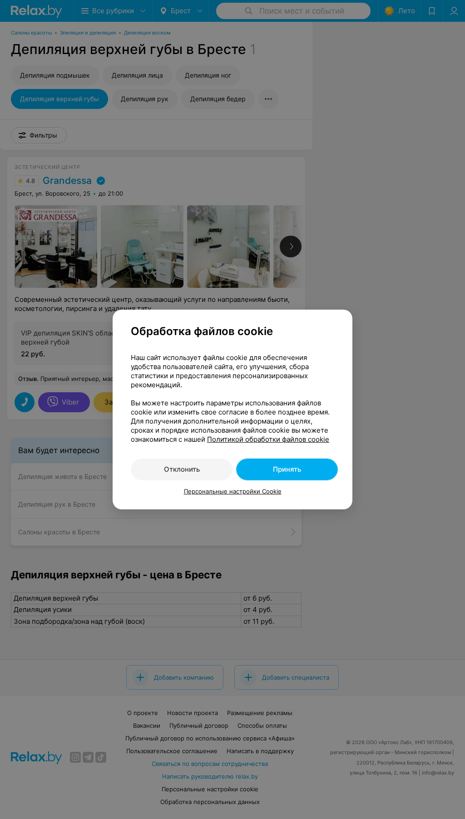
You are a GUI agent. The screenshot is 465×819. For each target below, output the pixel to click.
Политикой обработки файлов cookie (268, 439)
